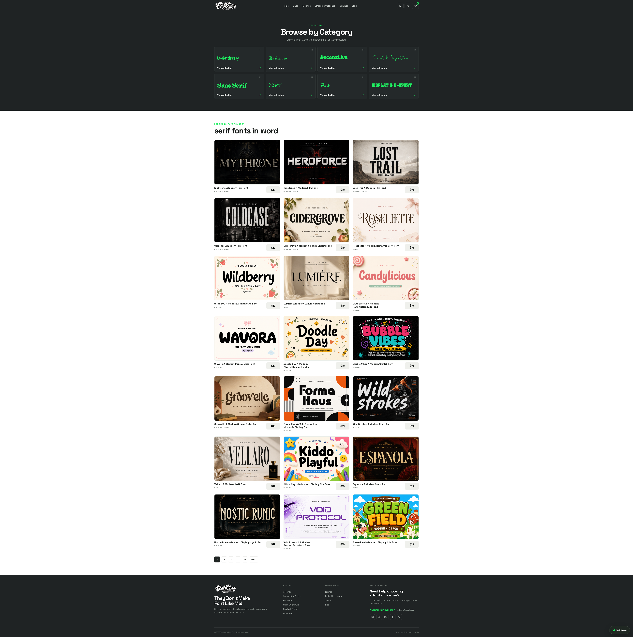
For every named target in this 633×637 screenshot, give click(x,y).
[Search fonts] (400, 6)
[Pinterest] (399, 617)
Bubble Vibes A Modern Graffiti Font (373, 363)
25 (245, 559)
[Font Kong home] (226, 6)
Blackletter (287, 600)
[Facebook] (392, 617)
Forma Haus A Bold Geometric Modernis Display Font (300, 426)
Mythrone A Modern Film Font (231, 187)
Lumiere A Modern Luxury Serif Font (304, 303)
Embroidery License (325, 5)
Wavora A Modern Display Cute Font (234, 363)
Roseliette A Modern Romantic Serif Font (376, 245)
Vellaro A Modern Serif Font (230, 484)
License (306, 5)
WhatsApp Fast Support (382, 610)
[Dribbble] (379, 617)
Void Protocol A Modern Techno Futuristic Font (297, 544)
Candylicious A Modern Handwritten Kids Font (366, 305)
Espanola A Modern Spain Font (370, 484)
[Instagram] (372, 617)
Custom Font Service (292, 596)
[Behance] (386, 617)
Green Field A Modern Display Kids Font (375, 542)
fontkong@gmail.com (405, 610)
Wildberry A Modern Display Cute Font (235, 303)
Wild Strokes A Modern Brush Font (372, 424)
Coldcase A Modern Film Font (230, 245)
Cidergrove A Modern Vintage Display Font (308, 245)
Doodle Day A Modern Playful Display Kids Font (298, 365)
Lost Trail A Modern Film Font (369, 187)
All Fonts (287, 591)
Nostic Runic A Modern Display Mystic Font (238, 542)
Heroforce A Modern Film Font (301, 187)
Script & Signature (291, 604)
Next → (253, 559)
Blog (354, 5)
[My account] (408, 6)
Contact (343, 5)
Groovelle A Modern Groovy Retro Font (236, 424)
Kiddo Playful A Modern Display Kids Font (307, 484)
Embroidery (288, 613)
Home (286, 5)
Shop (295, 5)
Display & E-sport (290, 609)
